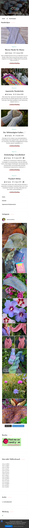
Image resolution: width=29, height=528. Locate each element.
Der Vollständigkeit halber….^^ (14, 132)
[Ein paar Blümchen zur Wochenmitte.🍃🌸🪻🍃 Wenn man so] (14, 386)
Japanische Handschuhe (14, 91)
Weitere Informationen (19, 526)
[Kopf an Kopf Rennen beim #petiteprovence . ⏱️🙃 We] (14, 235)
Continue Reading (14, 63)
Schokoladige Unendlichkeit (14, 155)
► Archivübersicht (7, 502)
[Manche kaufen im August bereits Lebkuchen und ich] (14, 260)
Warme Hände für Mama (14, 50)
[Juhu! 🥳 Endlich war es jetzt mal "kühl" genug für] (14, 335)
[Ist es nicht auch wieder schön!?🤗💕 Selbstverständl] (14, 285)
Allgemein (14, 46)
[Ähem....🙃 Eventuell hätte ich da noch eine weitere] (14, 360)
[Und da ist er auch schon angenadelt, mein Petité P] (14, 411)
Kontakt (4, 200)
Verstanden (8, 526)
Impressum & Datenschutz (9, 204)
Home (3, 197)
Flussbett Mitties (14, 179)
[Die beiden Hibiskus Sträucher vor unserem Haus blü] (14, 310)
